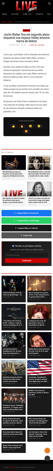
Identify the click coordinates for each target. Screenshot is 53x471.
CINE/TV (27, 14)
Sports (39, 14)
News (4, 14)
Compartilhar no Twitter (28, 228)
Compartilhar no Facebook (28, 213)
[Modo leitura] (47, 458)
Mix (49, 14)
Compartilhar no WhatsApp (28, 220)
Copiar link (27, 235)
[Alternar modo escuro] (42, 3)
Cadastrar (26, 260)
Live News (11, 467)
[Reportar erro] (47, 450)
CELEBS (15, 14)
